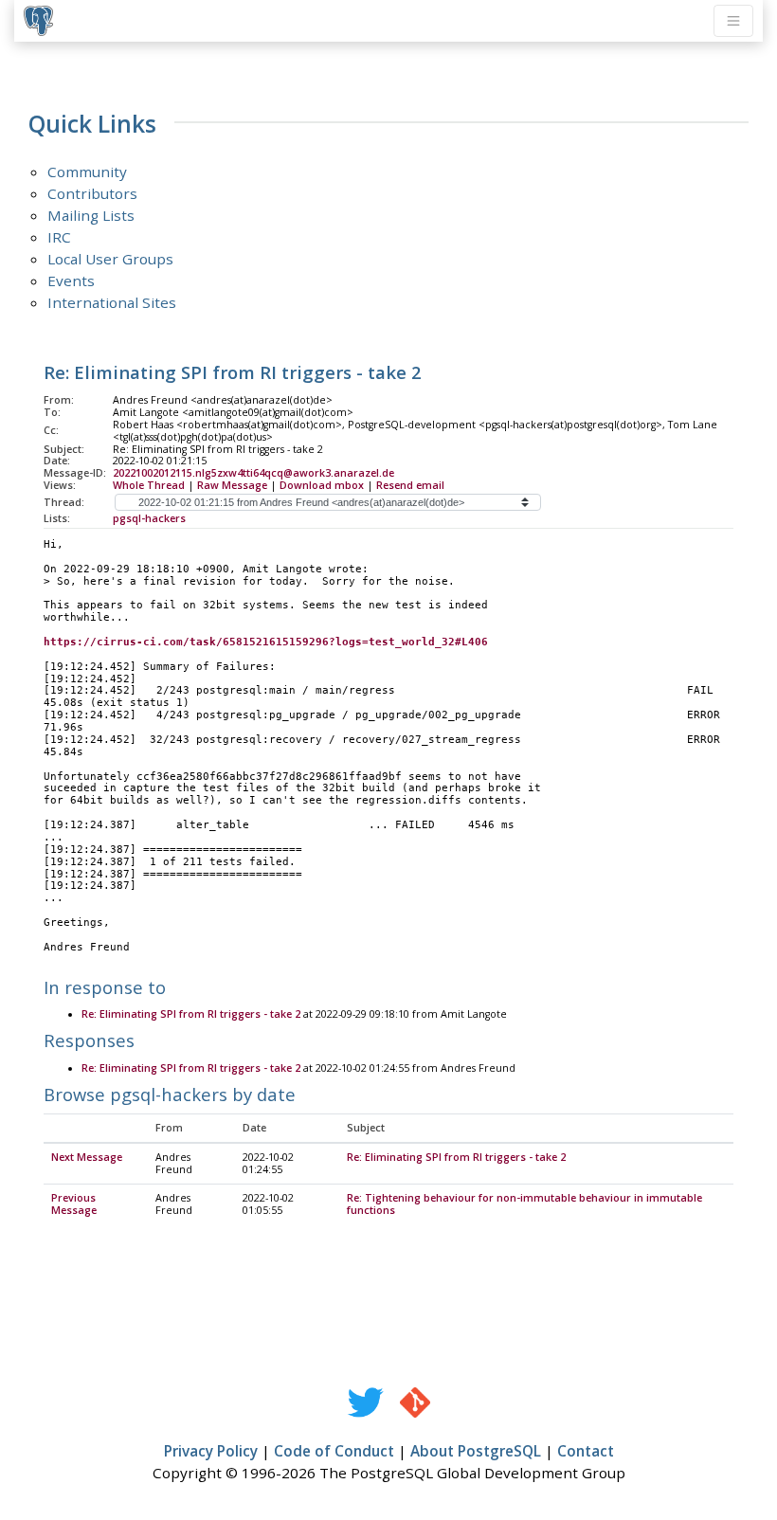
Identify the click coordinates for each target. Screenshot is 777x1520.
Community (87, 171)
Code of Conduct (334, 1450)
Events (71, 280)
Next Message (86, 1157)
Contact (585, 1450)
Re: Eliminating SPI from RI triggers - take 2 (190, 1014)
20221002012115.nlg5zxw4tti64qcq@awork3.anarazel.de (253, 473)
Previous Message (74, 1204)
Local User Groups (110, 258)
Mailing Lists (91, 215)
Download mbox (322, 485)
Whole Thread (149, 485)
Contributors (92, 193)
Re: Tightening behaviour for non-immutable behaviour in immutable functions (524, 1204)
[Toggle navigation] (733, 21)
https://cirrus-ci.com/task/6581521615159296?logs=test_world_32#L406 (266, 642)
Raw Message (232, 485)
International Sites (111, 302)
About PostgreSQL (475, 1450)
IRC (59, 236)
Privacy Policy (211, 1450)
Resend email (410, 485)
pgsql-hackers (149, 518)
